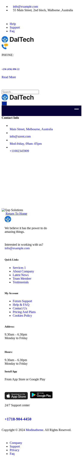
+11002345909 (19, 151)
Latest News (21, 275)
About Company (23, 271)
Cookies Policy (22, 315)
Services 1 (19, 267)
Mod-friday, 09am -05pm (26, 143)
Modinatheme (34, 430)
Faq (12, 31)
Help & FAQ (21, 304)
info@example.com (25, 6)
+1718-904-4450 (18, 419)
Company (16, 442)
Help (13, 24)
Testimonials (21, 282)
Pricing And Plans (24, 312)
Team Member (22, 278)
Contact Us (20, 308)
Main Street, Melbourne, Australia (31, 129)
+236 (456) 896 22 (11, 69)
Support (15, 27)
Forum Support (22, 301)
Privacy (14, 450)
